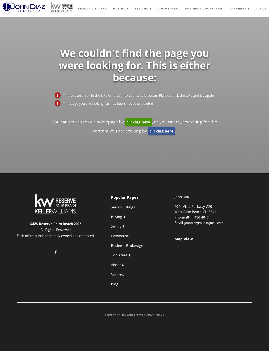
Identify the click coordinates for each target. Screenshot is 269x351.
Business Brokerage (203, 8)
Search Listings (92, 8)
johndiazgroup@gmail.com (203, 222)
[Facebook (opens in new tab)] (55, 252)
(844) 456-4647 (197, 217)
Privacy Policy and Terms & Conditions (134, 315)
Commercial (168, 8)
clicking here (138, 122)
